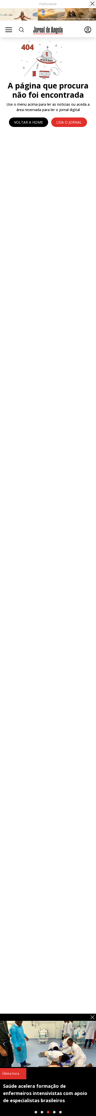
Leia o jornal (69, 122)
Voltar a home (28, 122)
